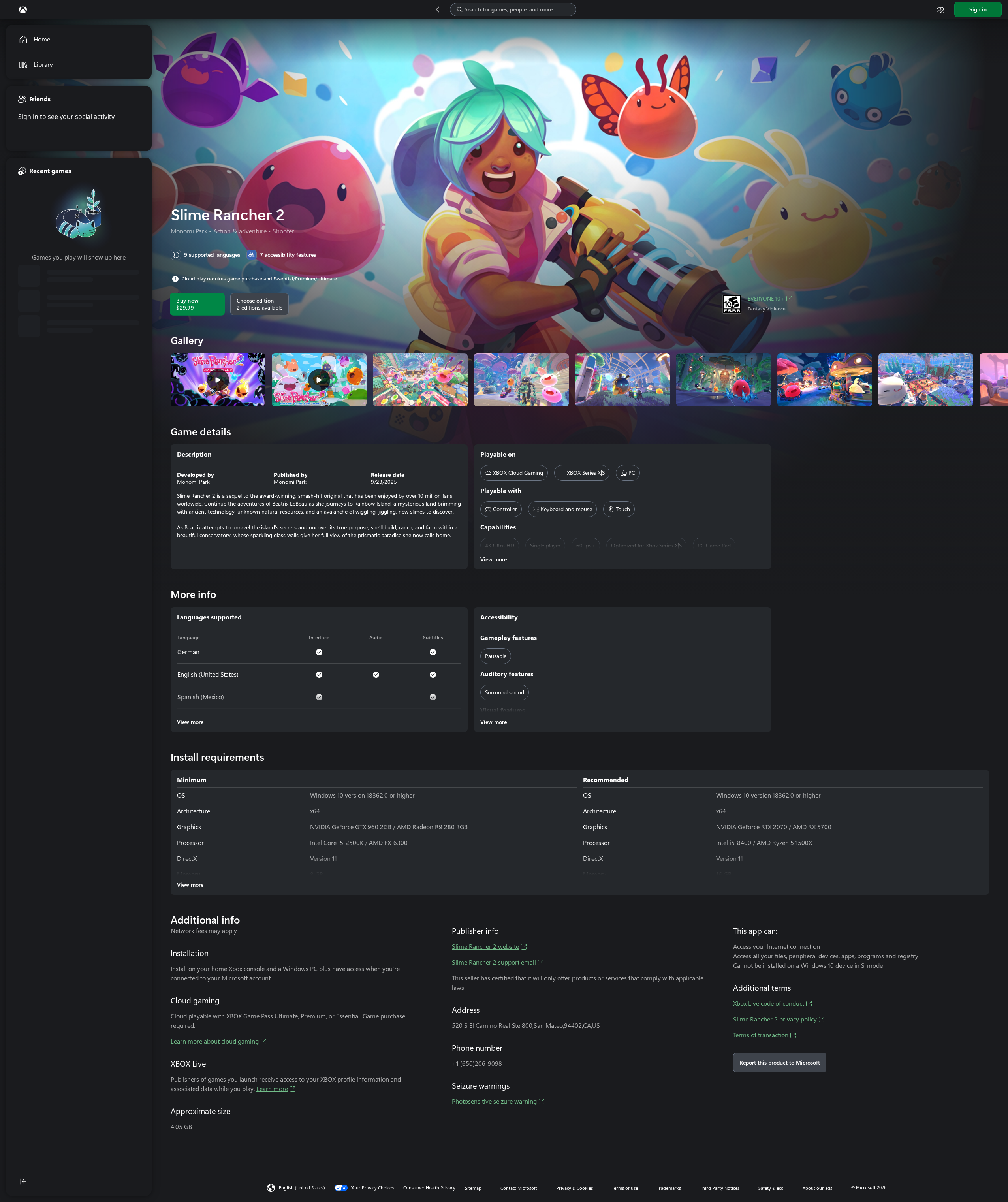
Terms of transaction (760, 1035)
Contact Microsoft (518, 1188)
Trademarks (669, 1188)
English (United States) (302, 1188)
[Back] (437, 9)
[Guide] (23, 9)
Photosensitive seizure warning (494, 1101)
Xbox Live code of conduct (768, 1003)
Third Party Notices (719, 1188)
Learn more (272, 1089)
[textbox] (513, 9)
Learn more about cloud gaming (215, 1041)
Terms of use (625, 1188)
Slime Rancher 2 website (485, 946)
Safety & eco (771, 1188)
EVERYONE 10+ (766, 298)
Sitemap (473, 1188)
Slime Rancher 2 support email (494, 962)
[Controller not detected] (940, 9)
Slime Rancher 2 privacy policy (775, 1019)
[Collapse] (78, 1181)
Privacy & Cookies (574, 1188)
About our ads (817, 1188)
